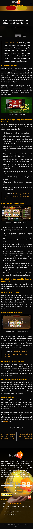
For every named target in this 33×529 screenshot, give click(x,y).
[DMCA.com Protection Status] (6, 494)
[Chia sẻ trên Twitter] (15, 427)
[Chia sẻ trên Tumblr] (21, 427)
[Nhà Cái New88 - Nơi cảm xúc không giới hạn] (16, 3)
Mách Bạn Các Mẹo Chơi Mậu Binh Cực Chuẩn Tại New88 (15, 354)
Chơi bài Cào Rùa (11, 43)
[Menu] (31, 4)
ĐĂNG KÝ (11, 8)
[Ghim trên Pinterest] (18, 427)
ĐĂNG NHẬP (22, 8)
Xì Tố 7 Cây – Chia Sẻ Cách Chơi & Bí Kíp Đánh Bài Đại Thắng (16, 196)
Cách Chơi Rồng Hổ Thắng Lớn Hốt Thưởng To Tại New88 (24, 436)
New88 (5, 421)
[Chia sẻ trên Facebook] (11, 427)
